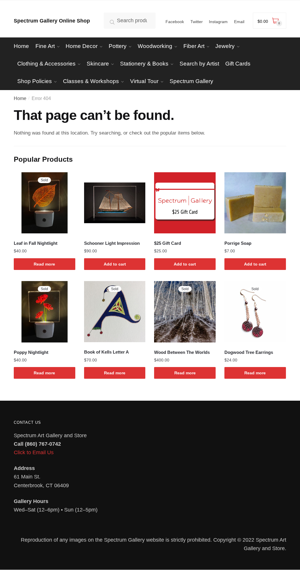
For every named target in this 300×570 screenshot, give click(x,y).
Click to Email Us (34, 452)
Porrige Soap (237, 243)
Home (20, 98)
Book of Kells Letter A (106, 351)
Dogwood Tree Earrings (248, 352)
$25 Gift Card (167, 243)
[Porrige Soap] (255, 203)
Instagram (218, 21)
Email (239, 21)
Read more (44, 264)
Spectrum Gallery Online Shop (52, 21)
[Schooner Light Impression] (115, 203)
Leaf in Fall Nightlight (35, 243)
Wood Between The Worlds (182, 352)
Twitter (196, 21)
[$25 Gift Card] (185, 203)
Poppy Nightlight (31, 352)
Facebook (175, 21)
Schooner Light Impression (112, 243)
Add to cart (115, 264)
